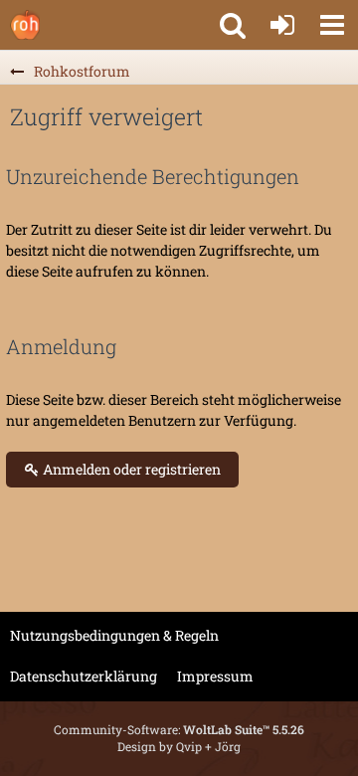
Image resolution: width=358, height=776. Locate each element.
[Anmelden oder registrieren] (282, 25)
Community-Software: (179, 729)
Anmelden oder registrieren (130, 469)
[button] (332, 25)
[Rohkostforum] (25, 25)
